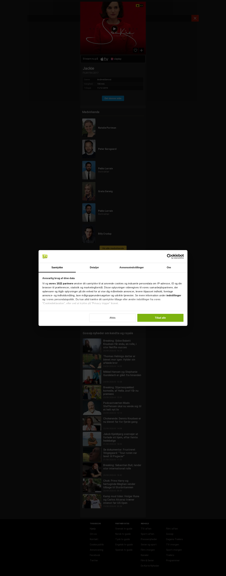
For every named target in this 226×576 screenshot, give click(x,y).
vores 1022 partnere (61, 283)
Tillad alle (160, 317)
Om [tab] (169, 267)
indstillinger (173, 295)
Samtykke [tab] (57, 267)
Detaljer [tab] (94, 267)
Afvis (112, 317)
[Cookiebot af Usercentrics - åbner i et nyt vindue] (169, 256)
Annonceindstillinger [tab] (131, 267)
